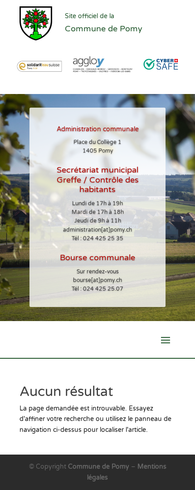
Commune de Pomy (99, 466)
